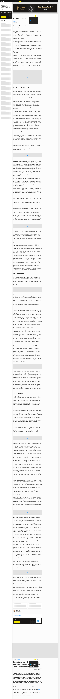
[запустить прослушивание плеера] (37, 16)
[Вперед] (43, 582)
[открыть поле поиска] (56, 1)
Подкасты (32, 1)
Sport (45, 1)
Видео (36, 1)
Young (48, 1)
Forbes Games (18, 1)
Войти (53, 1)
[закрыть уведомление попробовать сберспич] (37, 18)
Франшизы (28, 1)
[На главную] (2, 1)
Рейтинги (24, 1)
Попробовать (32, 22)
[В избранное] (26, 614)
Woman (42, 1)
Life (38, 1)
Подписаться (17, 599)
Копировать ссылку (38, 646)
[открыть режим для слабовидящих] (35, 16)
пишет (14, 685)
